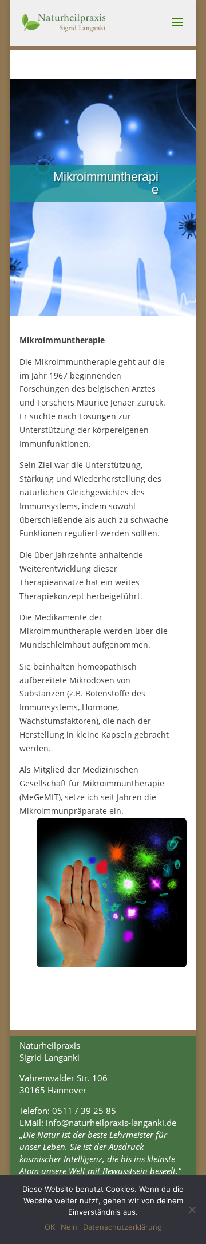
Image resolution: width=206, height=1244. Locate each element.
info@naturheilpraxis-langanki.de (111, 1122)
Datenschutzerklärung (122, 1226)
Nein (69, 1226)
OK (50, 1226)
